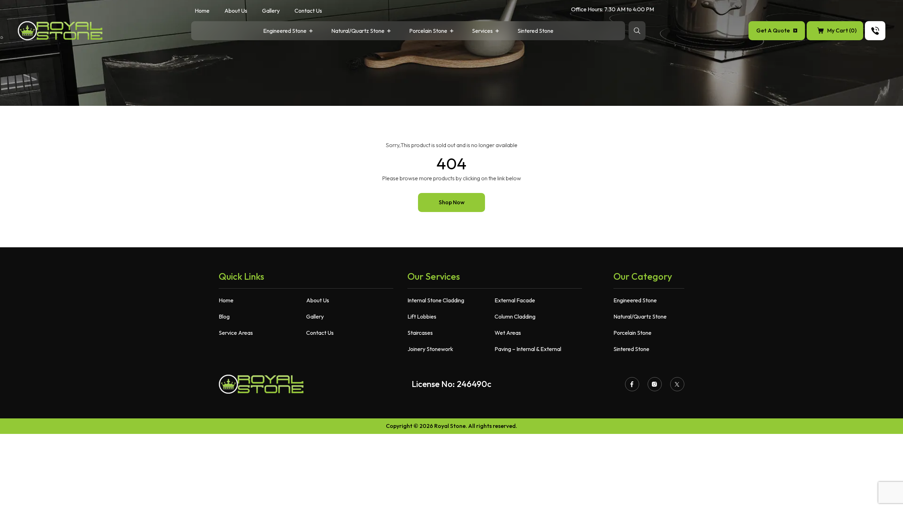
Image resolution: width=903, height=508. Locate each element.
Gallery (271, 11)
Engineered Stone (285, 31)
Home (202, 11)
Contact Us (308, 11)
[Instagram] (655, 384)
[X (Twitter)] (677, 384)
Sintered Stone (535, 31)
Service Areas (236, 332)
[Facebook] (632, 384)
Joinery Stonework (430, 348)
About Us (235, 11)
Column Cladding (515, 316)
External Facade (515, 300)
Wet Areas (508, 332)
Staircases (420, 332)
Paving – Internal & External (528, 348)
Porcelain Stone (428, 31)
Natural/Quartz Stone (357, 31)
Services (482, 31)
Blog (224, 316)
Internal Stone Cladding (435, 300)
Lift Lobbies (421, 316)
